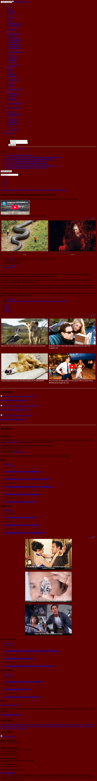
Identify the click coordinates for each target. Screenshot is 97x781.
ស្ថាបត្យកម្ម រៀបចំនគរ (14, 34)
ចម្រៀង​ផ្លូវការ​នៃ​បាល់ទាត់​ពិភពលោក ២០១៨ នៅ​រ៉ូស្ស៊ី (21, 525)
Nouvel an (10, 728)
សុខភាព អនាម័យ (13, 58)
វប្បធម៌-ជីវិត (8, 32)
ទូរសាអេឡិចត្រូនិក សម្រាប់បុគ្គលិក (11, 715)
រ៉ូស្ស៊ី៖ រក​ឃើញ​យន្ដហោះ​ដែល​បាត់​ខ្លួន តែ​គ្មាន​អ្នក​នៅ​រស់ (13, 419)
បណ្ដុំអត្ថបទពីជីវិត (13, 66)
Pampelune (54, 726)
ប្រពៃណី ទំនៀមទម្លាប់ (14, 48)
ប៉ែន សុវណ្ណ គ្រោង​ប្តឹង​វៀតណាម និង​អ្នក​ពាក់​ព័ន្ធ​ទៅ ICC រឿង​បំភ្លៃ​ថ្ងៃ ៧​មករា (29, 487)
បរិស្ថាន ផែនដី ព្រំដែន (14, 26)
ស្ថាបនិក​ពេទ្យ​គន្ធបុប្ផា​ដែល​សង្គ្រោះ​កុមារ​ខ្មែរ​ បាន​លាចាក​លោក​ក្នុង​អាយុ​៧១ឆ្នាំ (29, 666)
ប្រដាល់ (10, 72)
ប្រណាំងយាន (12, 74)
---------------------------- (15, 15)
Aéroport (7, 306)
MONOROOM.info (12, 442)
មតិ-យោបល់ (10, 267)
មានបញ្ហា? (14, 265)
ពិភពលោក (11, 14)
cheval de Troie (79, 724)
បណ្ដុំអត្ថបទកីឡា (13, 80)
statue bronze (71, 724)
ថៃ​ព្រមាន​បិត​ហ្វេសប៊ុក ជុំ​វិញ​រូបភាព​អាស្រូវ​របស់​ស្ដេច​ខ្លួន (22, 494)
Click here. (21, 148)
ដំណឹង (6, 5)
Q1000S (9, 726)
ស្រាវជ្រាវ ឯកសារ (13, 96)
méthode (42, 724)
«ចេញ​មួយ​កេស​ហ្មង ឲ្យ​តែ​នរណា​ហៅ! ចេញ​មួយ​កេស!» (22, 697)
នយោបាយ (11, 17)
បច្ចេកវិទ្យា (11, 84)
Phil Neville (17, 728)
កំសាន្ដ (6, 110)
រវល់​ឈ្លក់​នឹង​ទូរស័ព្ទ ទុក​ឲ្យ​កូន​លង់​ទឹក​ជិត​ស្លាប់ (19, 658)
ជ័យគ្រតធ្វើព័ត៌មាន (13, 120)
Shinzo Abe (49, 725)
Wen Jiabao (68, 726)
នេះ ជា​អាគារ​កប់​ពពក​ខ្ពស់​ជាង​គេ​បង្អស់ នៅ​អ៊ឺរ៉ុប (20, 518)
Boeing (7, 310)
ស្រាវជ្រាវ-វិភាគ (9, 91)
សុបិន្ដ (12, 259)
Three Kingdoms (32, 726)
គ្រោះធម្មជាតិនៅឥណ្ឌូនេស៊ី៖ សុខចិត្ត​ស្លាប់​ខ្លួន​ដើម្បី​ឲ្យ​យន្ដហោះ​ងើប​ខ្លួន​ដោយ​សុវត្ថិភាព (32, 651)
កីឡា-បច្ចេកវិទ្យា (9, 68)
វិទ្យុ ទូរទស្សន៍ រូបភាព (14, 44)
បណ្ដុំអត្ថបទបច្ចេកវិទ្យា (14, 89)
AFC (30, 724)
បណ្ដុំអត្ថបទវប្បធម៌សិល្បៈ (15, 52)
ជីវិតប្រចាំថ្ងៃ (11, 56)
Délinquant (15, 726)
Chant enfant (88, 724)
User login (11, 133)
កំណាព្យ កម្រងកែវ (13, 124)
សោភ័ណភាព (12, 60)
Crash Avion (8, 311)
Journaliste (82, 726)
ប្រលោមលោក (12, 122)
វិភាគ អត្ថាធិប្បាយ (13, 93)
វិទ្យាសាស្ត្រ (11, 86)
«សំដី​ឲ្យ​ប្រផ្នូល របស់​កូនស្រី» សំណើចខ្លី (17, 689)
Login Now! (12, 145)
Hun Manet (57, 725)
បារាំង (10, 9)
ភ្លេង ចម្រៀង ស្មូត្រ (13, 38)
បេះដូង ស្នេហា (12, 62)
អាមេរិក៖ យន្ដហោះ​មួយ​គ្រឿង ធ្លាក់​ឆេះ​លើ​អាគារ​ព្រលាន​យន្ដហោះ (15, 410)
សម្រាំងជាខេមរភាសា (21, 301)
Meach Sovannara (14, 725)
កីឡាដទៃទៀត (12, 76)
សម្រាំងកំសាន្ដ (63, 301)
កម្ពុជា (10, 7)
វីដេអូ (6, 106)
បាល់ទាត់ (11, 70)
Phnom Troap (74, 726)
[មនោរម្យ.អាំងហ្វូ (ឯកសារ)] (20, 2)
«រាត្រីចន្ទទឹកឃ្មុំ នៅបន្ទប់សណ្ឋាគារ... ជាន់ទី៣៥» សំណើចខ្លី (24, 682)
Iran (41, 726)
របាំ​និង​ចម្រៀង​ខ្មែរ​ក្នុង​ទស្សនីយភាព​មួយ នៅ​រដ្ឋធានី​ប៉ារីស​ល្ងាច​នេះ (25, 533)
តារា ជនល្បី (11, 112)
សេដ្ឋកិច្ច (10, 22)
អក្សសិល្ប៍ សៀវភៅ (13, 42)
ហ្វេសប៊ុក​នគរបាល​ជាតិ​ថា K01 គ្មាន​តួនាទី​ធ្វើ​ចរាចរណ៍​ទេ (23, 472)
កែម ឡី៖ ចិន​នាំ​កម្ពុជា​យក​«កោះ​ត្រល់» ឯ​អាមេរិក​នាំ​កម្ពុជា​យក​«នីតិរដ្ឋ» (27, 479)
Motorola (24, 728)
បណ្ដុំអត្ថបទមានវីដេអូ (14, 108)
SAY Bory (61, 726)
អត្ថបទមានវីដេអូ (31, 301)
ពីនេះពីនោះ (11, 116)
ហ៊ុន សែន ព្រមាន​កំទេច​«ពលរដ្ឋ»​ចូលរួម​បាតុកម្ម (20, 502)
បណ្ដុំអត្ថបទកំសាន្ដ (13, 130)
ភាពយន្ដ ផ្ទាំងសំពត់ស (14, 46)
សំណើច (10, 126)
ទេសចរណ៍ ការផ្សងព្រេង (15, 114)
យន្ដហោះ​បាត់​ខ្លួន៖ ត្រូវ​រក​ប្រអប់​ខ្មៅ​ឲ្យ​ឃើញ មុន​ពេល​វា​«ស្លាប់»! (15, 400)
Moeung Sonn (36, 724)
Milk (38, 726)
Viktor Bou (64, 724)
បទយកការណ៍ (12, 100)
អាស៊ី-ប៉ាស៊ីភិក (12, 12)
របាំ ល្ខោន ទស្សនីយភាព (15, 40)
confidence (4, 724)
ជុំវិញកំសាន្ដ (55, 301)
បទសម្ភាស (11, 98)
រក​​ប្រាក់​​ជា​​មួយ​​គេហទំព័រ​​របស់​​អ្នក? (10, 705)
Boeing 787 (25, 724)
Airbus (7, 304)
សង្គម (10, 19)
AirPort (7, 308)
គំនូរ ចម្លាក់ (11, 36)
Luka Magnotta (23, 726)
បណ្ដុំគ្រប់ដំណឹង (12, 29)
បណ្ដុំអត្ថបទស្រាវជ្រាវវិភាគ (15, 103)
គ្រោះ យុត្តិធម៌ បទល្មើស (15, 24)
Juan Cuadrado (47, 726)
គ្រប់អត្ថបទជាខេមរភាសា (44, 301)
